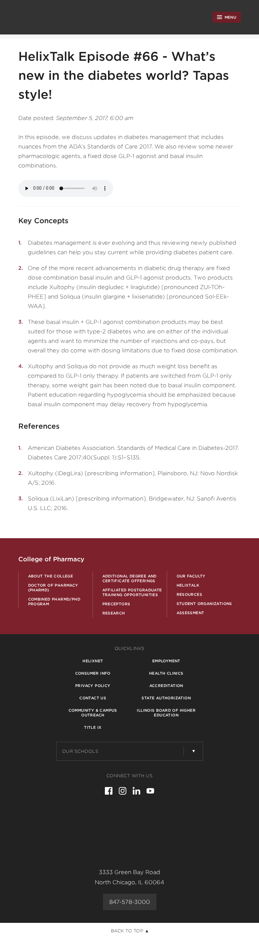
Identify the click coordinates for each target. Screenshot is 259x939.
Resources (189, 594)
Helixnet (92, 661)
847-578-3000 (129, 901)
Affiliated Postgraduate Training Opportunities (132, 592)
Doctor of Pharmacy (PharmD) (53, 587)
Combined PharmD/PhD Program (54, 601)
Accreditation (166, 685)
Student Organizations (204, 603)
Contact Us (92, 698)
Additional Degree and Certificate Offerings (129, 578)
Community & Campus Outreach (93, 712)
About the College (50, 576)
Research (113, 613)
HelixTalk (188, 585)
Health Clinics (166, 673)
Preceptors (116, 604)
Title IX (92, 727)
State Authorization (166, 698)
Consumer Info (93, 673)
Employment (166, 661)
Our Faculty (191, 576)
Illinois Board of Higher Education (166, 712)
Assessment (190, 612)
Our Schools (80, 751)
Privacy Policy (93, 685)
